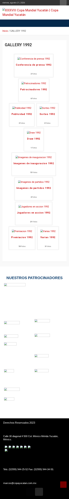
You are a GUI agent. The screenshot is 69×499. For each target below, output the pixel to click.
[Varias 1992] (48, 231)
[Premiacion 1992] (22, 231)
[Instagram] (39, 492)
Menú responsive (63, 2)
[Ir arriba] (63, 484)
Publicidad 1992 (22, 114)
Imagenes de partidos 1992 (33, 188)
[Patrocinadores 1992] (34, 83)
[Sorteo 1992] (47, 108)
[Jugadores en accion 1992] (33, 206)
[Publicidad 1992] (21, 108)
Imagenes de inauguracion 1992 (33, 163)
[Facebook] (30, 492)
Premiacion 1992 (22, 237)
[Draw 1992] (34, 132)
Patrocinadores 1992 (33, 89)
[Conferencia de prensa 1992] (33, 58)
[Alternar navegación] (6, 23)
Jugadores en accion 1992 (34, 212)
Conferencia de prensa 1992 (34, 65)
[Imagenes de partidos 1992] (33, 182)
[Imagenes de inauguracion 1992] (34, 157)
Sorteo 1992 (47, 114)
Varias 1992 (47, 237)
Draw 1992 (33, 138)
